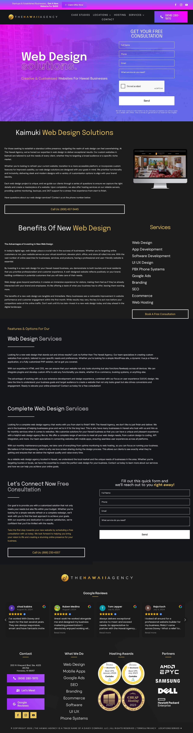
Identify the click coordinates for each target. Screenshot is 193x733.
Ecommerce (142, 295)
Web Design (142, 242)
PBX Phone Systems (148, 269)
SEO (135, 289)
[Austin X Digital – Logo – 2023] (33, 16)
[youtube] (186, 5)
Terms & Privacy (146, 728)
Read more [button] (14, 632)
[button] (185, 620)
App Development (147, 249)
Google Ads (141, 275)
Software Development (151, 255)
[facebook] (175, 5)
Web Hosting (142, 302)
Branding (139, 282)
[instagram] (181, 5)
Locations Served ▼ (170, 728)
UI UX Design (142, 262)
